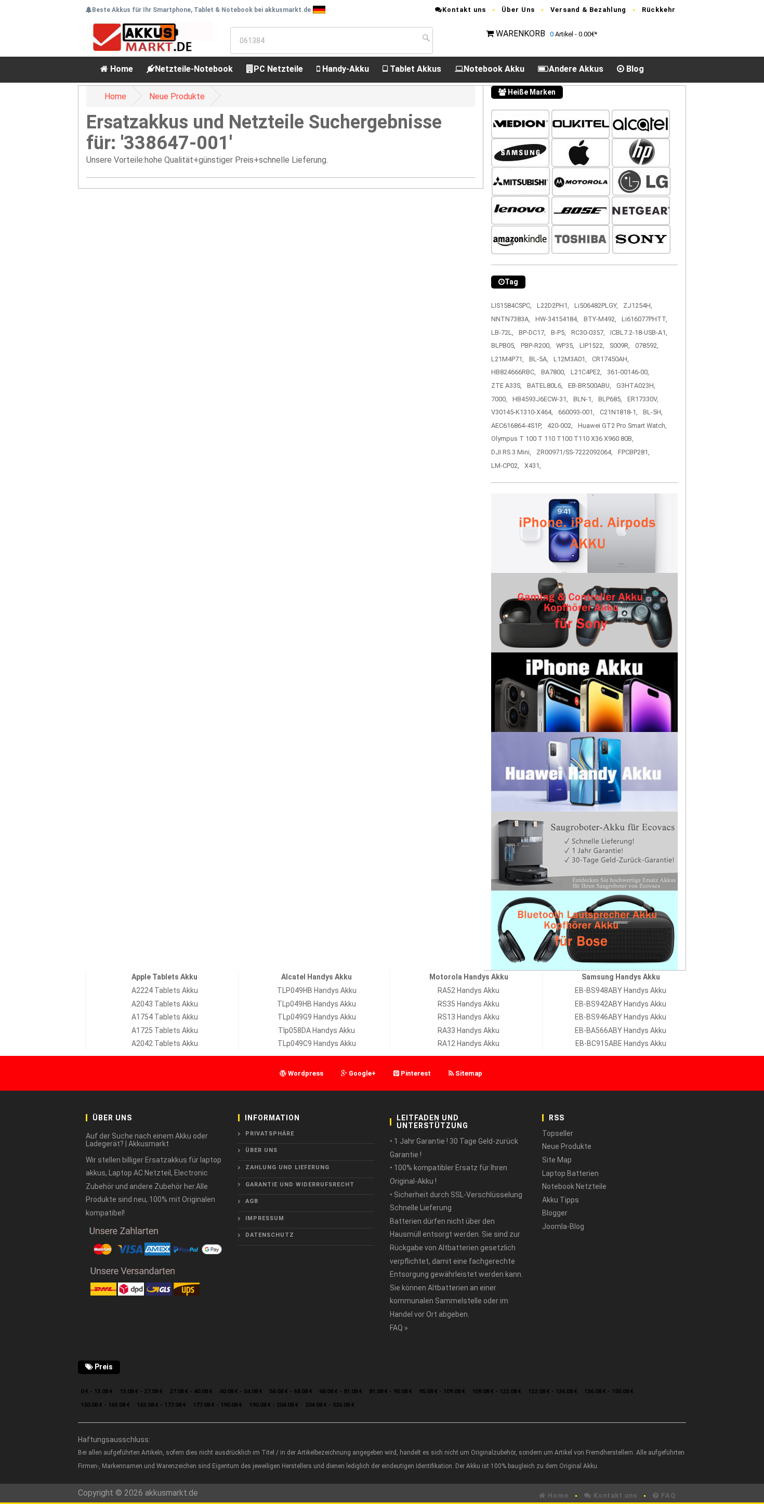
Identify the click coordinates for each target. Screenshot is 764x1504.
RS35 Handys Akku (468, 1004)
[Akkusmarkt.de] (149, 37)
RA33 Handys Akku (468, 1030)
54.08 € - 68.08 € (290, 1391)
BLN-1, (583, 399)
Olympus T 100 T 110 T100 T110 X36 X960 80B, (562, 438)
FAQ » (399, 1328)
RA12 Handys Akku (468, 1043)
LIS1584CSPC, (511, 305)
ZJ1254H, (637, 305)
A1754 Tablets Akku (164, 1017)
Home (120, 69)
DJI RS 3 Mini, (511, 452)
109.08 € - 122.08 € (496, 1391)
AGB (251, 1201)
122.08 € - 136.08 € (552, 1391)
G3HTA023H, (635, 385)
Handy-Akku (344, 69)
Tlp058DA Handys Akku (316, 1030)
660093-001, (576, 412)
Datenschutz (269, 1235)
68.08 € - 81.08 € (340, 1391)
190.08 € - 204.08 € (273, 1405)
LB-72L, (502, 332)
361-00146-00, (628, 372)
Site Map (557, 1160)
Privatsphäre (269, 1133)
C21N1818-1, (619, 412)
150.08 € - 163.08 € (105, 1405)
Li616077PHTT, (644, 319)
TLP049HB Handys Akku (317, 990)
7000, (499, 399)
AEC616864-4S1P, (516, 425)
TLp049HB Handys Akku (316, 1004)
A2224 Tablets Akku (164, 990)
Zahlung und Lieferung (287, 1167)
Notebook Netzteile (574, 1186)
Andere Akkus (576, 69)
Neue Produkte (177, 96)
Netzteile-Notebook (194, 69)
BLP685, (610, 399)
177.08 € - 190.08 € (217, 1405)
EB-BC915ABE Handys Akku (620, 1043)
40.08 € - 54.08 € (240, 1391)
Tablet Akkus (414, 69)
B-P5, (558, 332)
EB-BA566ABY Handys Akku (620, 1030)
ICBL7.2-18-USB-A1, (638, 332)
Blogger (555, 1213)
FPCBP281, (634, 452)
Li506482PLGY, (596, 305)
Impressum (264, 1218)
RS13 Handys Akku (468, 1017)
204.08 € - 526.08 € (329, 1405)
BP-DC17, (532, 332)
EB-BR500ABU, (589, 385)
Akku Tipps (560, 1200)
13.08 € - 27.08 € (141, 1391)
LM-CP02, (505, 465)
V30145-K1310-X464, (522, 412)
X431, (532, 465)
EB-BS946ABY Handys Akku (620, 1017)
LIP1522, (591, 345)
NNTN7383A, (510, 319)
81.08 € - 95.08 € (390, 1391)
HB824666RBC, (513, 372)
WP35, (565, 345)
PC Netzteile (278, 69)
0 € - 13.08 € (97, 1391)
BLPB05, (503, 345)
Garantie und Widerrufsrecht (299, 1184)
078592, (646, 345)
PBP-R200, (536, 345)
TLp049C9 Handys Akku (317, 1043)
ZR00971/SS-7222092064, (574, 452)
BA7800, (553, 372)
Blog (634, 69)
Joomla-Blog (563, 1226)
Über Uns (518, 10)
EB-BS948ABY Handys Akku (620, 990)
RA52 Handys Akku (468, 990)
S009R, (620, 345)
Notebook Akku (494, 69)
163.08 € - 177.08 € (161, 1405)
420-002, (560, 425)
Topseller (557, 1133)
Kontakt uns (464, 10)
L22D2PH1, (553, 305)
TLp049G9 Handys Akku (317, 1017)
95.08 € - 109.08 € (442, 1391)
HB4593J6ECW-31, (540, 399)
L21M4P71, (507, 359)
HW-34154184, (556, 319)
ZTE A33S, (506, 385)
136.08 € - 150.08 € (609, 1391)
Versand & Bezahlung (588, 10)
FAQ (667, 1495)
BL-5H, (653, 412)
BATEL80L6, (545, 385)
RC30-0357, (588, 332)
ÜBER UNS (261, 1150)
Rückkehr (659, 10)
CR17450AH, (610, 359)
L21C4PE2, (586, 372)
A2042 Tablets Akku (164, 1043)
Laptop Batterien (570, 1173)
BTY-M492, (600, 319)
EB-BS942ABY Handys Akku (620, 1004)
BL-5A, (538, 359)
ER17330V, (642, 399)
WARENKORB (520, 33)
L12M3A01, (570, 359)
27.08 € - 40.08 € (191, 1391)
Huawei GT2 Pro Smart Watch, (622, 425)
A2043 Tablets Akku (164, 1004)
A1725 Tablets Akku (164, 1030)
